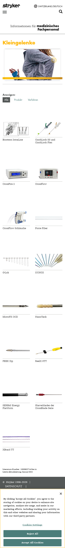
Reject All (32, 533)
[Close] (61, 493)
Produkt (18, 99)
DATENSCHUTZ (13, 486)
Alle (6, 99)
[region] (32, 518)
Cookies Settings (32, 525)
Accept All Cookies (32, 542)
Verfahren (33, 99)
